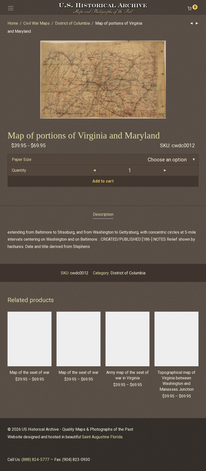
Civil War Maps (36, 23)
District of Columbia (72, 23)
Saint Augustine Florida (102, 436)
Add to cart (103, 181)
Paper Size (21, 159)
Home (13, 23)
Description (103, 214)
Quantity (19, 170)
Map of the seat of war (29, 372)
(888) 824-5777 (35, 459)
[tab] (103, 214)
